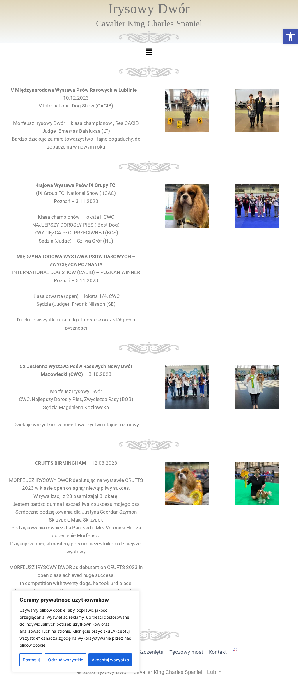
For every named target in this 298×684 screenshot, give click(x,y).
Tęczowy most (186, 652)
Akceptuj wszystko (110, 659)
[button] (290, 36)
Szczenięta (151, 652)
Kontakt (218, 652)
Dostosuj (31, 659)
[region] (76, 631)
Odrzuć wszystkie (65, 659)
